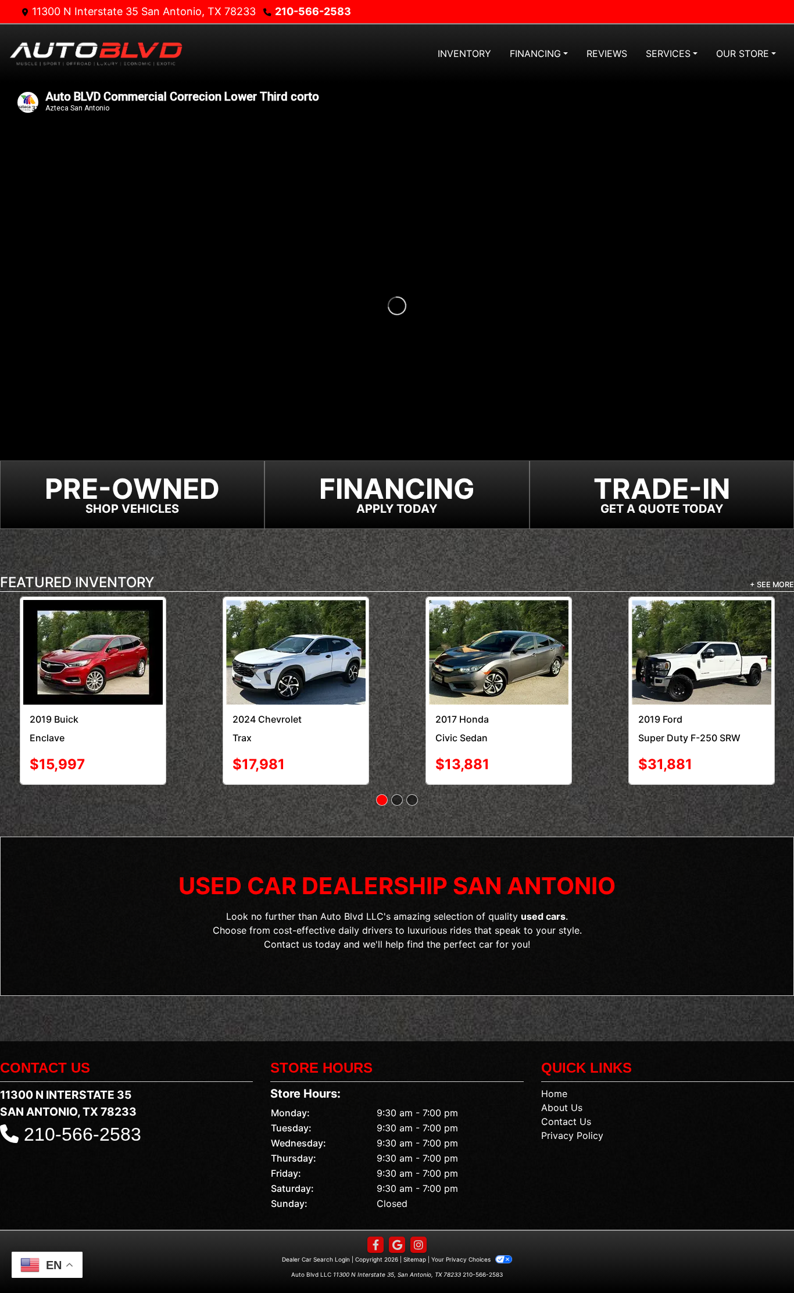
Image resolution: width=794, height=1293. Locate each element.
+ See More (772, 584)
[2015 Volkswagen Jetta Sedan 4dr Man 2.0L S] (92, 634)
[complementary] (759, 1258)
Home (554, 1057)
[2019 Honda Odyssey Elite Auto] (498, 625)
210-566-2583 (313, 11)
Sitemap (414, 1223)
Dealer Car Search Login (316, 1223)
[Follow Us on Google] (397, 1209)
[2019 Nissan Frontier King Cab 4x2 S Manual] (701, 625)
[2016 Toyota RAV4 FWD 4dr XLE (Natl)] (295, 625)
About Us (561, 1071)
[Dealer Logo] (96, 53)
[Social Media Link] (418, 1209)
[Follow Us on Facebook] (375, 1209)
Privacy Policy (572, 1099)
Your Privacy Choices (461, 1223)
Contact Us (566, 1085)
